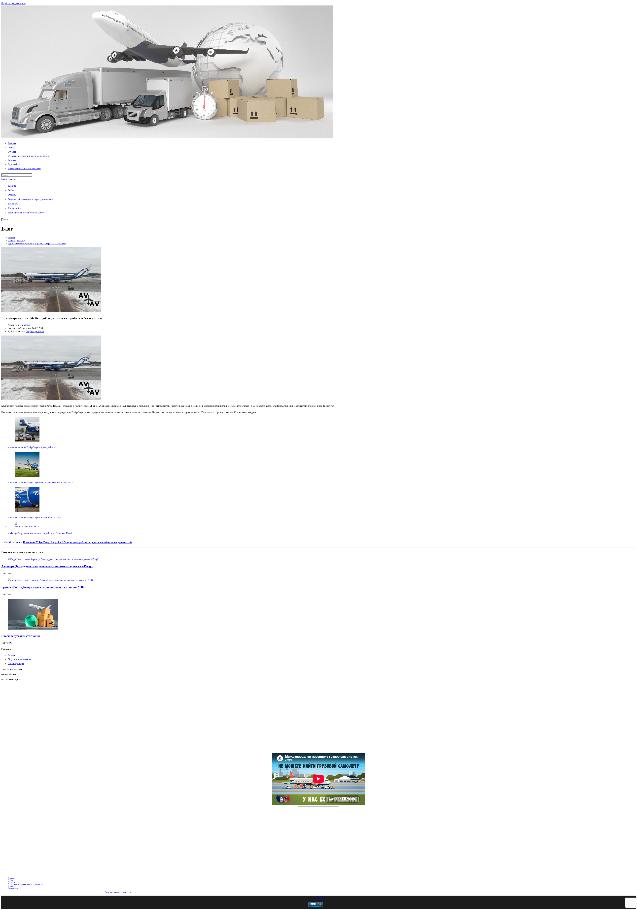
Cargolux (12, 655)
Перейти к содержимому (13, 3)
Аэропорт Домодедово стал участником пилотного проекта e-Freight (47, 566)
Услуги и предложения (19, 659)
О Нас (11, 190)
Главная (12, 185)
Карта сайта (14, 208)
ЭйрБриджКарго (35, 331)
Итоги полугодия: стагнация (20, 636)
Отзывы (12, 194)
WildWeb (318, 897)
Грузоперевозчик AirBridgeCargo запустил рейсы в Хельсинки (37, 243)
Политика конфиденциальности (118, 892)
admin (27, 325)
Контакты (13, 203)
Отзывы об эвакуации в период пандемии (30, 199)
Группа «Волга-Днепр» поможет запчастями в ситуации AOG (42, 587)
